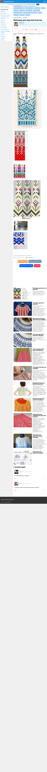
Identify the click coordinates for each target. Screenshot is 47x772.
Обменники (3, 38)
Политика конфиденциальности (7, 499)
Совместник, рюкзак (5, 29)
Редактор (21, 22)
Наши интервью (4, 27)
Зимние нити (3, 18)
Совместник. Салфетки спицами (5, 32)
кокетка (24, 255)
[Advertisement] (30, 277)
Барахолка (3, 22)
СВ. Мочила (3, 36)
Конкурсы (3, 39)
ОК (37, 4)
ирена (20, 471)
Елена (20, 483)
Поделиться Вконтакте (35, 261)
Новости (2, 34)
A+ (32, 29)
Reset (36, 29)
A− (23, 29)
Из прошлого (3, 24)
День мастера (3, 25)
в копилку (29, 255)
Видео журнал (3, 13)
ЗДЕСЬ (14, 35)
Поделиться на (26, 265)
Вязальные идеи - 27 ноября (20, 17)
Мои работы (3, 11)
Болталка (3, 20)
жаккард (15, 255)
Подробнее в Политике (31, 4)
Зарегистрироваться (5, 6)
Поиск (44, 1)
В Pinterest (37, 265)
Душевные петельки (5, 16)
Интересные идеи (4, 9)
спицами (20, 255)
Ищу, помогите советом (18, 8)
